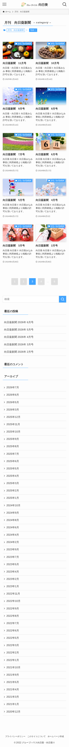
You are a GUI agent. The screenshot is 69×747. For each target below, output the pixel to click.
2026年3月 (12, 409)
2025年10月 (13, 431)
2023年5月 (12, 564)
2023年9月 (12, 549)
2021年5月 (12, 682)
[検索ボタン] (64, 4)
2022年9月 (12, 608)
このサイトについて (36, 736)
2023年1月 (12, 586)
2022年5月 (12, 638)
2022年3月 (12, 645)
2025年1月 (12, 498)
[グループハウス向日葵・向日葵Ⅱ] (34, 4)
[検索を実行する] (62, 299)
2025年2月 (12, 490)
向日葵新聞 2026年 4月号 (18, 337)
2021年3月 (12, 696)
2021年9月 (12, 674)
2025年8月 (12, 446)
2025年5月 (12, 468)
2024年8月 (12, 520)
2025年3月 (12, 483)
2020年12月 (13, 711)
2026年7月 (12, 387)
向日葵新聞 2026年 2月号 (18, 351)
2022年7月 (12, 623)
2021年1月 (12, 704)
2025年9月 (12, 439)
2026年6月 (12, 394)
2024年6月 (12, 527)
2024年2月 (12, 542)
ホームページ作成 (56, 736)
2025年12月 (13, 417)
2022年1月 (12, 660)
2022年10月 (13, 601)
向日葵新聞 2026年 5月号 (18, 329)
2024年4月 (12, 534)
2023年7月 (12, 557)
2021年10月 (13, 667)
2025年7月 (12, 453)
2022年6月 (12, 630)
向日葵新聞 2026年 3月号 (18, 344)
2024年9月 (12, 512)
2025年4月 (12, 476)
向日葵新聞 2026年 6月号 (18, 322)
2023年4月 (12, 571)
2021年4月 (12, 689)
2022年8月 (12, 616)
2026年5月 (12, 402)
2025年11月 (13, 424)
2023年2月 (12, 579)
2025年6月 (12, 461)
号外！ (33, 30)
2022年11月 (13, 593)
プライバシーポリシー (15, 736)
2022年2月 (12, 652)
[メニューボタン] (4, 4)
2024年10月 (13, 505)
